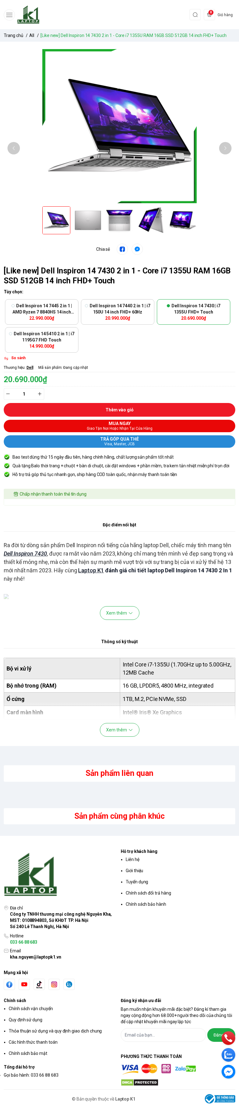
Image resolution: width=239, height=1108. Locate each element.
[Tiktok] (39, 984)
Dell (29, 367)
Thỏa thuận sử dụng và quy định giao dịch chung (55, 1030)
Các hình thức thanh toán (33, 1042)
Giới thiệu (134, 870)
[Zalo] (69, 984)
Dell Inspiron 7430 (25, 553)
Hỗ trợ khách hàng (139, 851)
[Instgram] (54, 984)
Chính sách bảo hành (146, 904)
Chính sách (15, 1000)
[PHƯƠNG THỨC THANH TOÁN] (178, 1069)
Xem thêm (116, 613)
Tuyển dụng (137, 881)
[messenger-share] (137, 249)
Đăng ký (221, 1034)
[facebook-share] (122, 249)
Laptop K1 (91, 570)
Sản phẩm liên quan (119, 773)
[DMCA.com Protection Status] (178, 1082)
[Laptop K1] (28, 15)
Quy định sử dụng (25, 1019)
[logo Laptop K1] (61, 875)
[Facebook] (9, 984)
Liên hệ (132, 859)
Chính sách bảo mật (28, 1053)
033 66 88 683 (23, 942)
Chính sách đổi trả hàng (148, 893)
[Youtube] (24, 984)
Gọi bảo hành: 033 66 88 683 (31, 1075)
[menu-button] (9, 15)
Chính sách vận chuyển (31, 1008)
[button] (13, 148)
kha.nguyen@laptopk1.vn (35, 957)
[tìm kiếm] (195, 14)
